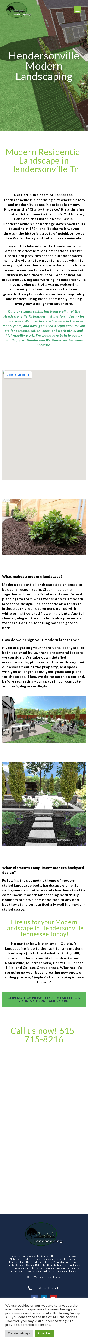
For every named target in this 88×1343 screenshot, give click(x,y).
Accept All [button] (44, 1333)
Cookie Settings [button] (19, 1333)
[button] (77, 9)
